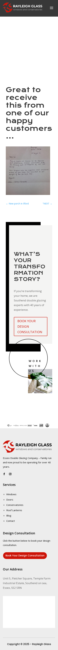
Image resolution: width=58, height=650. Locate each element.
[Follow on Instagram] (10, 474)
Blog (8, 515)
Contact (10, 520)
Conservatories (14, 504)
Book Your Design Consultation (24, 555)
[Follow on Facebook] (4, 474)
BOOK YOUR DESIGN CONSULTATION (29, 326)
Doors (9, 499)
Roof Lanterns (14, 510)
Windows (11, 494)
